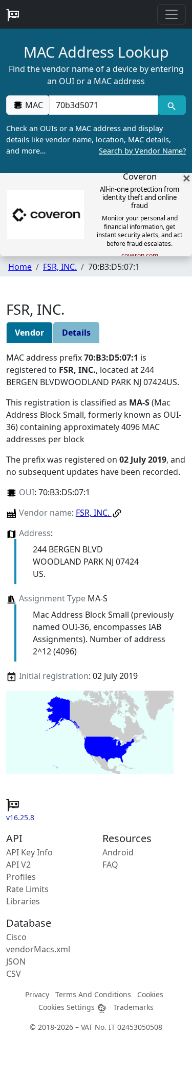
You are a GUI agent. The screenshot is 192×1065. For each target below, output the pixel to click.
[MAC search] (172, 105)
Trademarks (133, 1007)
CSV (13, 973)
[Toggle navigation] (171, 14)
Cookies (150, 994)
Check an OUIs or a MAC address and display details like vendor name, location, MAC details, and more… (96, 139)
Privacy (37, 994)
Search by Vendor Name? (142, 151)
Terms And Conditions (93, 994)
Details (76, 332)
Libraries (23, 901)
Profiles (21, 876)
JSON (16, 961)
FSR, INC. (60, 266)
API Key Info (29, 852)
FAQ (110, 864)
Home (20, 266)
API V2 (18, 864)
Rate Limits (27, 889)
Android (118, 852)
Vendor (29, 332)
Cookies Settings (67, 1007)
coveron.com (139, 255)
